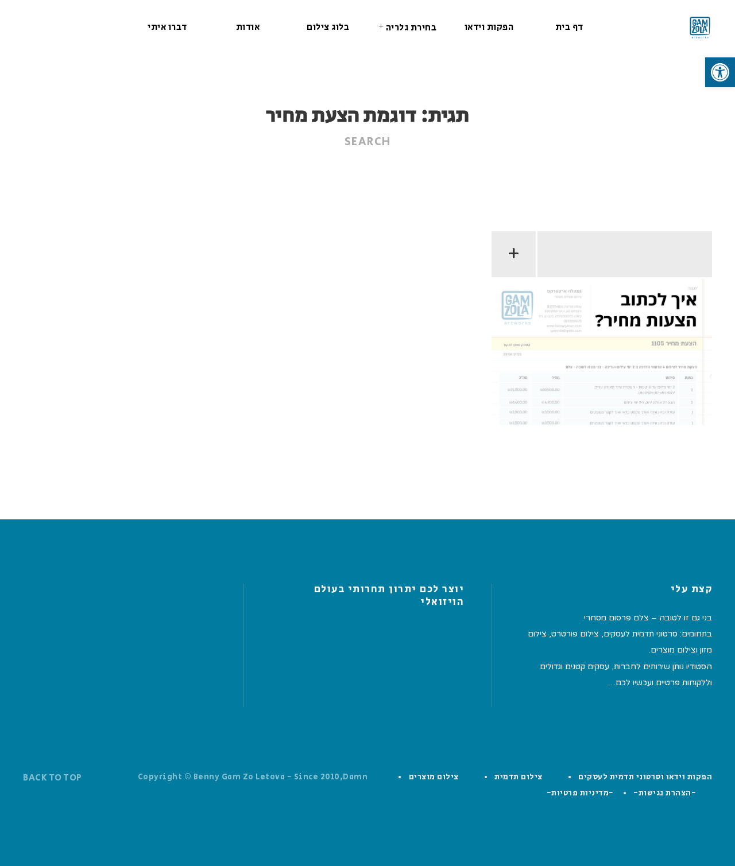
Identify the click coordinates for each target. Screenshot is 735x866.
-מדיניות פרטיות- (580, 793)
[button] (720, 72)
